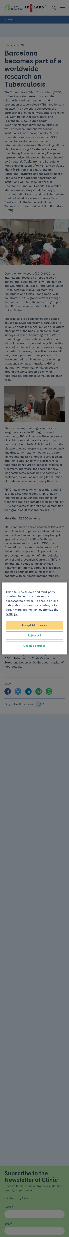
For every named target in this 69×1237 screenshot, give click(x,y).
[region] (34, 618)
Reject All (34, 635)
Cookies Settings (34, 645)
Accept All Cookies (34, 625)
